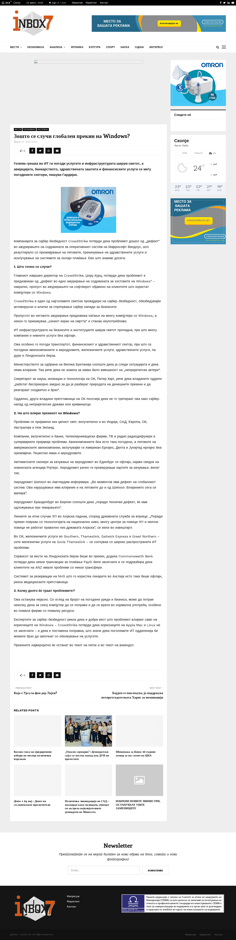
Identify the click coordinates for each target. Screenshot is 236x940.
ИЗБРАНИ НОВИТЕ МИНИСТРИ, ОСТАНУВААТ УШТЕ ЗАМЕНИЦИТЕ (138, 804)
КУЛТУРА (94, 47)
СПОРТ (110, 47)
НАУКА (125, 47)
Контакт (104, 2)
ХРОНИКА (77, 47)
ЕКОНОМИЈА (35, 47)
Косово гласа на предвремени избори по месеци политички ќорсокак (33, 755)
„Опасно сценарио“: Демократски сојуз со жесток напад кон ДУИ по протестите (87, 755)
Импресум (77, 2)
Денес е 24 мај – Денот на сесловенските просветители (32, 802)
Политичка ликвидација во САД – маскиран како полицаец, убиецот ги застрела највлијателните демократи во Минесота (87, 806)
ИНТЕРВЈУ (156, 47)
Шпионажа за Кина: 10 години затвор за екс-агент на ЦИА (135, 753)
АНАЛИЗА (56, 47)
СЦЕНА (139, 47)
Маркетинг (91, 2)
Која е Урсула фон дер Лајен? (35, 693)
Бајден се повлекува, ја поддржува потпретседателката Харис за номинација (132, 695)
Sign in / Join (58, 2)
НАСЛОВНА (42, 129)
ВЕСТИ (14, 47)
